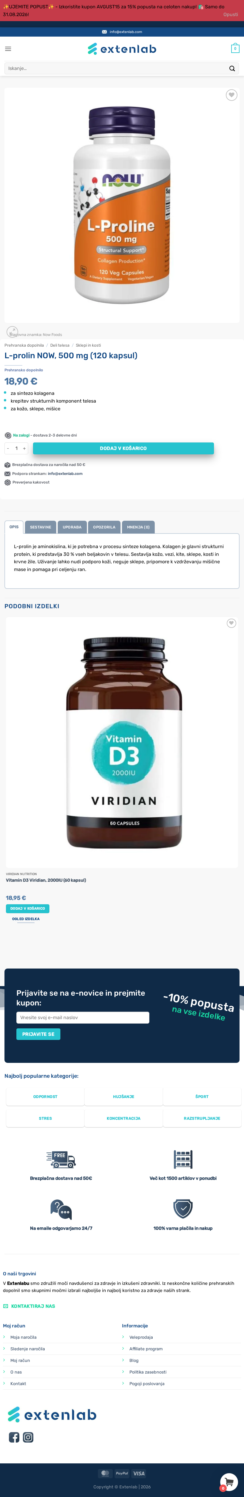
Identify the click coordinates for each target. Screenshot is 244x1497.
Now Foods (52, 334)
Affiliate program (146, 1348)
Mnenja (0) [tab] (138, 527)
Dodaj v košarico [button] (27, 908)
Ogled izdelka (26, 919)
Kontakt (18, 1383)
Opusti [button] (230, 14)
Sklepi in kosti (88, 345)
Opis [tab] (14, 527)
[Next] (26, 328)
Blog (134, 1360)
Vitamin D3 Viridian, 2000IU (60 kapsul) (46, 880)
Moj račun (20, 1360)
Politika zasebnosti (147, 1372)
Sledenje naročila (27, 1348)
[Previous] (7, 946)
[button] (8, 48)
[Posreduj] (232, 68)
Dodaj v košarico (123, 448)
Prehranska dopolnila (24, 345)
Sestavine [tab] (40, 527)
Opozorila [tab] (104, 527)
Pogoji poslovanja (147, 1383)
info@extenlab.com (126, 32)
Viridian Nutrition (21, 874)
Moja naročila (23, 1337)
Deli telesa (60, 345)
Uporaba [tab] (72, 527)
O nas (16, 1372)
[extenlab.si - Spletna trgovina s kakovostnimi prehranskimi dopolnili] (122, 49)
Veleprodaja (141, 1337)
